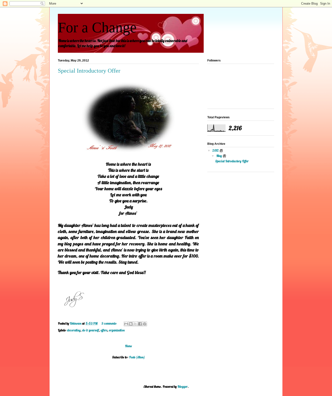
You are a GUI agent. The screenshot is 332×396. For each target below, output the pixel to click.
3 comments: (109, 323)
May (219, 156)
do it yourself (90, 330)
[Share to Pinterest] (144, 323)
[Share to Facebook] (140, 323)
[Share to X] (135, 323)
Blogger (182, 386)
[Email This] (126, 323)
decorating (73, 330)
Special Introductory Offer (89, 71)
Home (128, 346)
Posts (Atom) (137, 357)
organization (117, 330)
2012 (215, 150)
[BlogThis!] (130, 323)
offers (104, 330)
